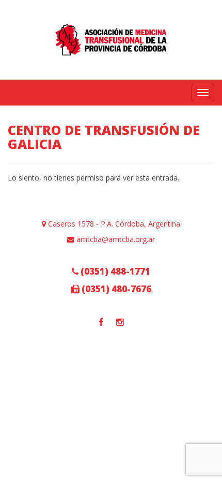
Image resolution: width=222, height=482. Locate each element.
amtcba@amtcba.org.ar (114, 239)
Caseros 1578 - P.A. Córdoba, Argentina (113, 224)
